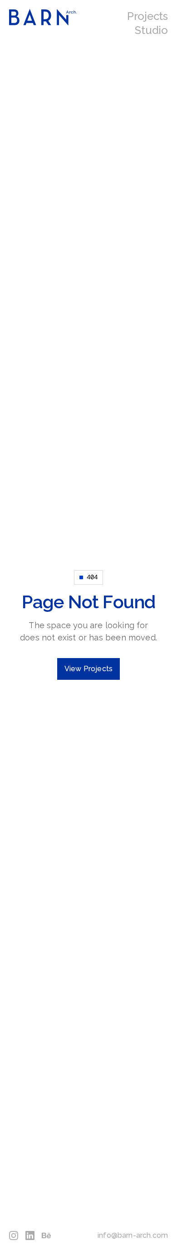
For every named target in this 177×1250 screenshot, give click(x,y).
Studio (151, 30)
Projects (147, 16)
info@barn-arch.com (133, 1235)
